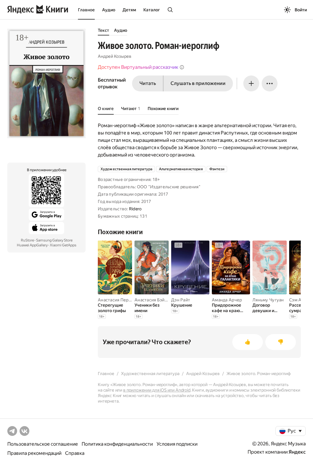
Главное (86, 9)
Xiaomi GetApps (63, 245)
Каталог (151, 9)
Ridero (135, 208)
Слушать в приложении (198, 83)
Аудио (108, 9)
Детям (129, 9)
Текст (103, 30)
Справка (74, 453)
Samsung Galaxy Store (54, 240)
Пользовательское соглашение (42, 444)
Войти (301, 9)
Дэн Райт (180, 299)
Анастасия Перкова (118, 299)
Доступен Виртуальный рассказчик (138, 67)
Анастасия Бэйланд (154, 299)
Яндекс (297, 452)
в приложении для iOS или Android (156, 390)
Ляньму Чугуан (268, 299)
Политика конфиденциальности (117, 444)
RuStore (27, 240)
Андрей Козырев (114, 56)
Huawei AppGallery (32, 245)
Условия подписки (176, 444)
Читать (147, 83)
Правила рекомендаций (34, 453)
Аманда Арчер (227, 299)
